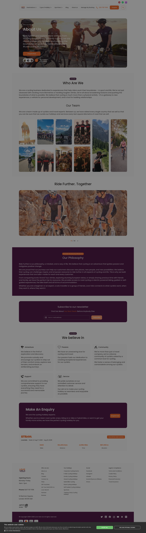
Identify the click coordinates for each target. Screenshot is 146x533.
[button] (48, 531)
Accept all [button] (105, 527)
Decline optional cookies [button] (127, 527)
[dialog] (73, 527)
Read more (66, 529)
